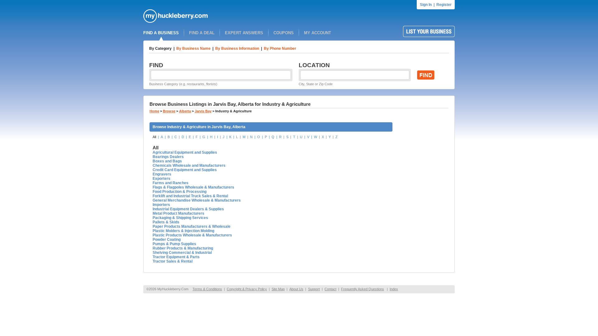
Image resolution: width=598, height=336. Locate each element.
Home (154, 111)
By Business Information (237, 48)
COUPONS (283, 32)
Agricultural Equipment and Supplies (185, 152)
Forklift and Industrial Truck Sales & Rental (190, 196)
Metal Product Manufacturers (178, 213)
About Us (296, 289)
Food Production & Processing (179, 191)
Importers (161, 205)
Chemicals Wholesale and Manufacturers (189, 165)
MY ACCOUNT (317, 32)
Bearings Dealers (168, 157)
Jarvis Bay (203, 111)
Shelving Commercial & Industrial (182, 252)
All (154, 137)
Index (394, 289)
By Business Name (193, 48)
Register (444, 4)
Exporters (161, 178)
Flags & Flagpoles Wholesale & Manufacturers (193, 187)
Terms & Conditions (207, 289)
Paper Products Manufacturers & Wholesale (191, 226)
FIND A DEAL (202, 32)
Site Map (278, 289)
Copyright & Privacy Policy (247, 289)
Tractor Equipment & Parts (176, 257)
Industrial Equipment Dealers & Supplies (188, 209)
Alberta (185, 111)
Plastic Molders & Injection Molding (183, 231)
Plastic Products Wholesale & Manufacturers (192, 235)
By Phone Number (280, 48)
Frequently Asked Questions (362, 289)
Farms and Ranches (170, 183)
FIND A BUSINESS (161, 32)
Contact (330, 289)
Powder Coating (167, 239)
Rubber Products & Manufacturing (183, 248)
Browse (169, 111)
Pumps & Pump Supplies (174, 244)
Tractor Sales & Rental (172, 261)
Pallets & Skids (166, 222)
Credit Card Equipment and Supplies (185, 170)
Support (314, 289)
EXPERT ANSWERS (244, 32)
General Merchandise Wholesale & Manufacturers (197, 200)
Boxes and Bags (167, 161)
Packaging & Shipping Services (180, 218)
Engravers (162, 174)
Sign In (426, 4)
